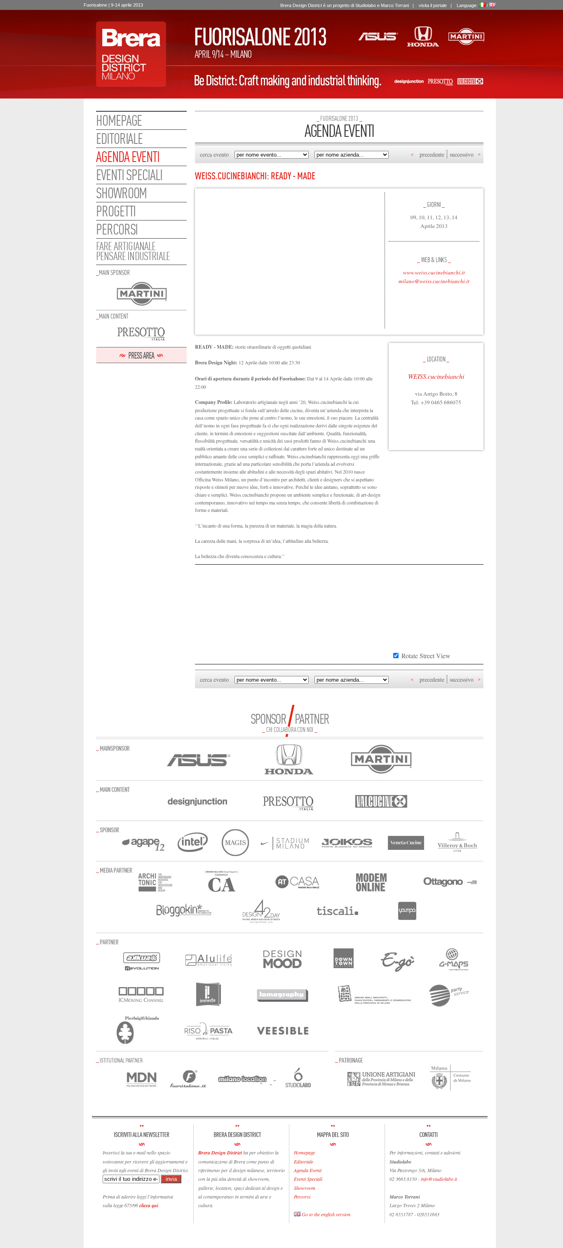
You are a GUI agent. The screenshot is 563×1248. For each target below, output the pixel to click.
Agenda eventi (128, 156)
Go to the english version (325, 1214)
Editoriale (119, 138)
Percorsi (117, 229)
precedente (432, 154)
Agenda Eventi (307, 1170)
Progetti (116, 211)
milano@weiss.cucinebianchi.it (434, 281)
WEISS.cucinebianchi (436, 376)
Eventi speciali (129, 174)
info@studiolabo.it (439, 1178)
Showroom (121, 193)
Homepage (119, 120)
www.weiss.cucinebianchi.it (434, 272)
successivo (462, 154)
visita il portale (433, 5)
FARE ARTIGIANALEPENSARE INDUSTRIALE (133, 251)
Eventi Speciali (308, 1178)
